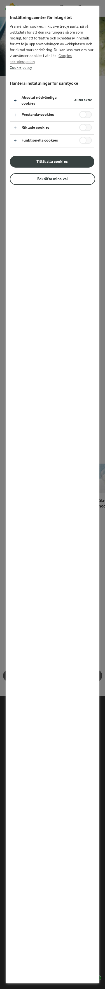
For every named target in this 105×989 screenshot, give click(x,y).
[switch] (85, 114)
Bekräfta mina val (52, 179)
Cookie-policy (21, 68)
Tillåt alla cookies (52, 161)
